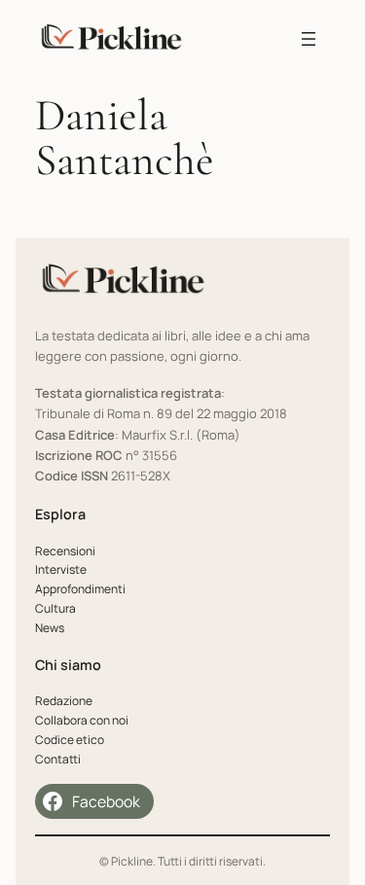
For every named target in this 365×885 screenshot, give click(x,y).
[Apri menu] (308, 39)
